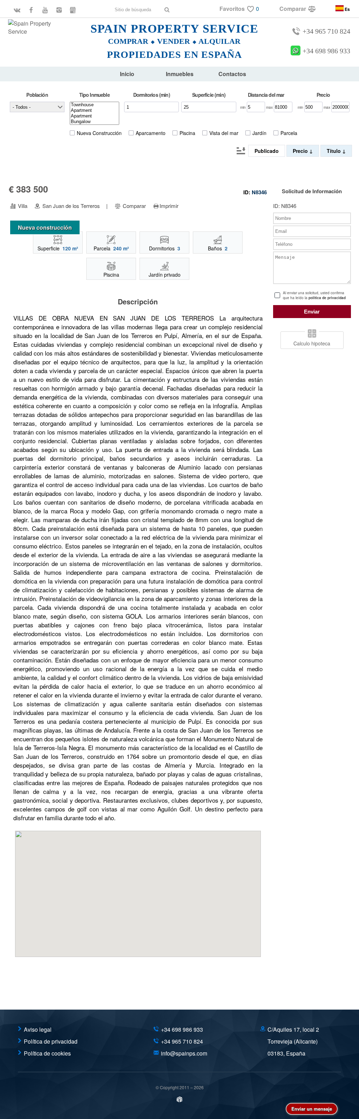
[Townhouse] (94, 105)
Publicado (267, 150)
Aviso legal (38, 1029)
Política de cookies (47, 1053)
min (243, 107)
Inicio (127, 74)
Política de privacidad (50, 1041)
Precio (301, 150)
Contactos (232, 74)
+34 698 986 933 (326, 51)
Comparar (133, 206)
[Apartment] (94, 110)
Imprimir (169, 206)
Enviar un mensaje (311, 1108)
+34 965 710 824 (326, 31)
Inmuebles (180, 74)
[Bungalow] (94, 121)
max (270, 107)
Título (334, 150)
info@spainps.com (184, 1053)
